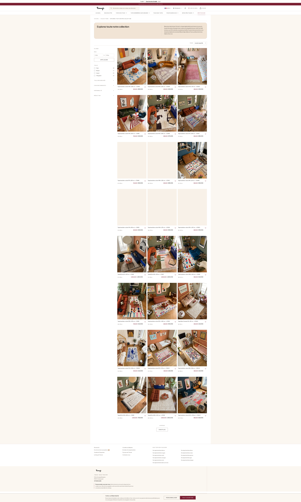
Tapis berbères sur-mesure (139, 13)
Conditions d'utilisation (127, 447)
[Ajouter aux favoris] (145, 87)
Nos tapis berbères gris (186, 457)
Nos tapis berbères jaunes (187, 455)
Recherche (96, 447)
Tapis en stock (120, 13)
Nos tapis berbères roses (187, 453)
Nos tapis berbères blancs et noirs (160, 462)
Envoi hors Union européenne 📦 (102, 450)
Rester (159, 1)
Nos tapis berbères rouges (159, 453)
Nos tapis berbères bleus (187, 450)
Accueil (98, 13)
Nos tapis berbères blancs (159, 450)
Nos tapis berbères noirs (158, 460)
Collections (104, 18)
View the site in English (151, 1)
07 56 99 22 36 (97, 481)
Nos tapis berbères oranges (159, 457)
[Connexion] (185, 8)
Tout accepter (187, 497)
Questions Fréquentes (99, 452)
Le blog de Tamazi (98, 455)
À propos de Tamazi (127, 452)
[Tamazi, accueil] (100, 8)
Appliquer (104, 59)
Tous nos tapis (158, 13)
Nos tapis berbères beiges (187, 460)
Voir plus (162, 429)
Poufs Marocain (172, 13)
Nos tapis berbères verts (158, 455)
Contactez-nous (126, 455)
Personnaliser (171, 497)
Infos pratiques (187, 13)
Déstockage (201, 13)
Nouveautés (108, 13)
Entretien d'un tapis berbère (128, 450)
